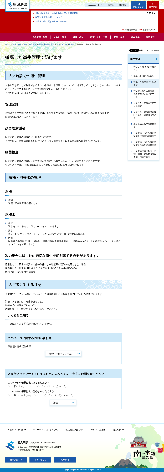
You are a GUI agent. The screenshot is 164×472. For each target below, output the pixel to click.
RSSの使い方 (118, 430)
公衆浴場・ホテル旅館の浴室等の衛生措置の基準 (145, 134)
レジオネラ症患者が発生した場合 (145, 104)
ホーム (8, 44)
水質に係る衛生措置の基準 (145, 125)
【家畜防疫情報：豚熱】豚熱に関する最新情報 (56, 13)
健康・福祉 (17, 44)
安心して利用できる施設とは (145, 68)
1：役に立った (17, 386)
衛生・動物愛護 (30, 44)
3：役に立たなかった (55, 386)
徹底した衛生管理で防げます (145, 83)
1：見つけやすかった (21, 395)
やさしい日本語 (107, 5)
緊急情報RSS (148, 29)
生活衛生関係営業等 (46, 44)
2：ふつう (34, 386)
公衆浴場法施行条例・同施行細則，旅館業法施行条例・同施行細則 (145, 154)
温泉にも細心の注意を (144, 76)
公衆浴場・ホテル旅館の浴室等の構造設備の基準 (145, 143)
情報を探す (138, 7)
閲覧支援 (122, 5)
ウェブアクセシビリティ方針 (46, 430)
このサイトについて (17, 430)
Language (92, 5)
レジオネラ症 (61, 44)
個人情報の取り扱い (75, 430)
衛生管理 (72, 44)
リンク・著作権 (98, 430)
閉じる (152, 13)
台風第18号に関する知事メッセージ (51, 21)
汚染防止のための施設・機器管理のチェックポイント (145, 94)
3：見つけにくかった (62, 395)
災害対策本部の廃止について (48, 17)
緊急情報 (153, 7)
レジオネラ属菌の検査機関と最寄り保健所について (145, 115)
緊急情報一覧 (131, 29)
